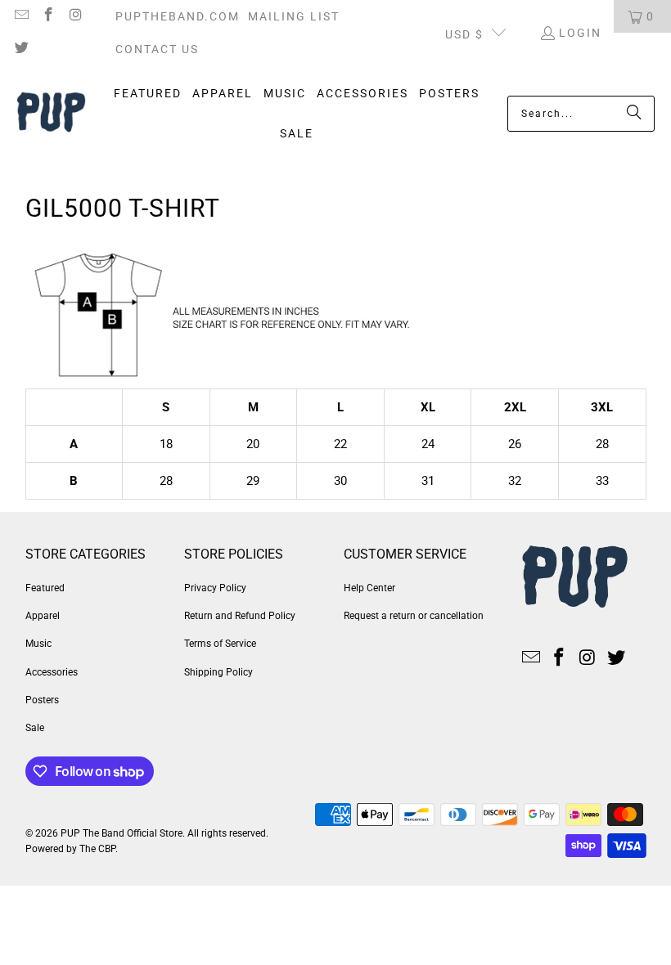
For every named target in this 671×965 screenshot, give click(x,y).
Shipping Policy (218, 672)
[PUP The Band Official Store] (51, 114)
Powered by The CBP (70, 849)
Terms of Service (220, 643)
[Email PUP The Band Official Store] (20, 16)
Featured (45, 588)
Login (580, 32)
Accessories (51, 672)
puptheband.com (177, 16)
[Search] (634, 114)
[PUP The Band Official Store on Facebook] (48, 16)
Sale (34, 728)
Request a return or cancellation (414, 616)
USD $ (464, 34)
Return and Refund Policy (239, 616)
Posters (42, 700)
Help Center (369, 588)
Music (38, 643)
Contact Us (157, 49)
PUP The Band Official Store (121, 833)
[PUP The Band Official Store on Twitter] (20, 49)
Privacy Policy (215, 588)
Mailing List (294, 16)
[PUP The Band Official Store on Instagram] (75, 16)
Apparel (42, 616)
